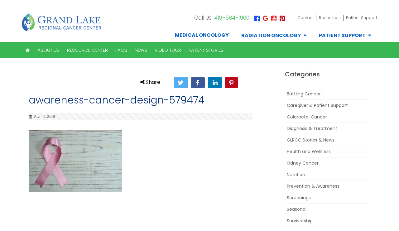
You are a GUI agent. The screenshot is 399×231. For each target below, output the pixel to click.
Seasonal (296, 209)
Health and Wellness (309, 151)
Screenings (299, 198)
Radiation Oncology (271, 35)
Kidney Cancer (303, 163)
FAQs (121, 50)
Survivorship (300, 221)
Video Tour (168, 50)
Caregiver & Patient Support (317, 105)
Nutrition (296, 174)
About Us (48, 50)
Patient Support (361, 18)
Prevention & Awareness (313, 186)
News (141, 50)
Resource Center (87, 50)
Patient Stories (206, 50)
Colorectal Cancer (307, 117)
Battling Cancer (304, 94)
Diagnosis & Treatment (312, 128)
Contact (305, 18)
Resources (330, 18)
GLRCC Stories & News (310, 140)
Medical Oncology (202, 35)
